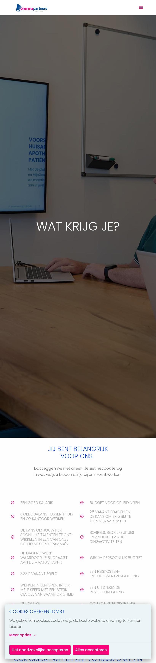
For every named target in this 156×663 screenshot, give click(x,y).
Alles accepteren (91, 650)
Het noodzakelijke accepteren (40, 650)
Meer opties (20, 635)
